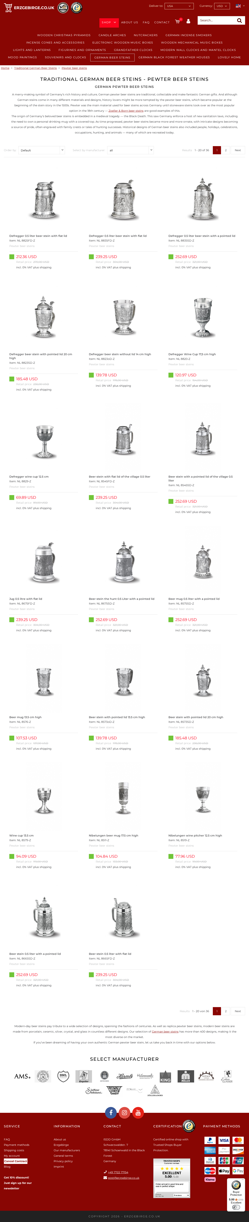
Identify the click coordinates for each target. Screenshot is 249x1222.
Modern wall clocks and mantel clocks (198, 50)
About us (129, 22)
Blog (7, 1166)
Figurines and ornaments (82, 50)
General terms (63, 1155)
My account (12, 1155)
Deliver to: (156, 6)
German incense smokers (189, 35)
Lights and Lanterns (32, 50)
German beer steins (165, 1031)
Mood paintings (22, 57)
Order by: (10, 150)
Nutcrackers (146, 35)
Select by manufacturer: (89, 150)
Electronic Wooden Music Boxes (122, 42)
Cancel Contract (15, 1161)
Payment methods (16, 1145)
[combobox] (179, 6)
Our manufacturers (67, 1150)
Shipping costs (14, 1150)
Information (67, 1126)
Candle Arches (112, 35)
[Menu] (242, 1180)
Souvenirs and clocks (65, 57)
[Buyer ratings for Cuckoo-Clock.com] (171, 1179)
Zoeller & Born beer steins (126, 111)
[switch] (236, 1207)
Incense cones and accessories (55, 42)
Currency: (206, 6)
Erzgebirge (61, 1145)
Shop (106, 22)
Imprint (59, 1166)
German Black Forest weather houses (174, 57)
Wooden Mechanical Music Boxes (192, 42)
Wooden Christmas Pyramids (64, 35)
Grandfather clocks (133, 50)
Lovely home (229, 57)
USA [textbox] (170, 6)
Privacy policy (63, 1161)
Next (238, 150)
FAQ (146, 22)
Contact (162, 22)
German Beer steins (112, 57)
